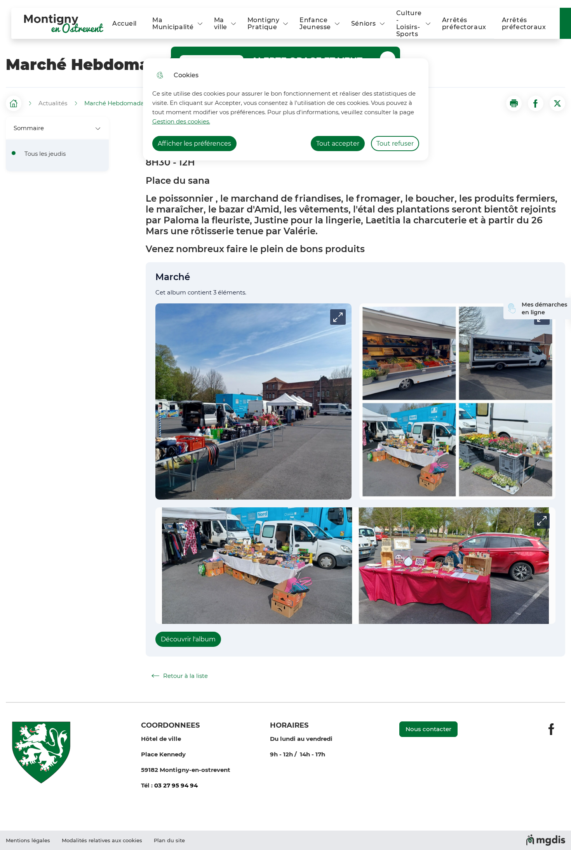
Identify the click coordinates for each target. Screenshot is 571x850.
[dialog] (285, 109)
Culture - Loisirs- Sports (409, 23)
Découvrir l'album (188, 639)
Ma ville (220, 23)
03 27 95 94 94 (176, 785)
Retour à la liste (179, 676)
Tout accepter (337, 143)
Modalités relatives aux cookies (102, 840)
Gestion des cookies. (181, 121)
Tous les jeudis (45, 153)
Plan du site (169, 840)
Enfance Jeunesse (315, 23)
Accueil (124, 23)
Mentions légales (28, 840)
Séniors (363, 23)
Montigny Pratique (263, 23)
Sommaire (29, 128)
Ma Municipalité (173, 23)
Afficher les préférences (194, 143)
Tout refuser (395, 143)
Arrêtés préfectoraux (464, 23)
